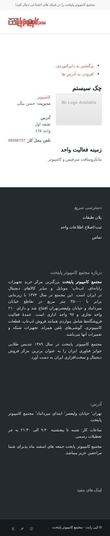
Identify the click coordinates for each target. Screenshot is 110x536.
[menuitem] (30, 21)
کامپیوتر (43, 97)
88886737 (16, 140)
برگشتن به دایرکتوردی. (74, 65)
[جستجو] (30, 21)
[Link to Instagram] (31, 528)
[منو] (15, 21)
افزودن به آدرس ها (78, 74)
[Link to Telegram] (22, 528)
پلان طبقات (92, 217)
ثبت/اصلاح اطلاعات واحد (81, 227)
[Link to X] (12, 528)
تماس (97, 237)
